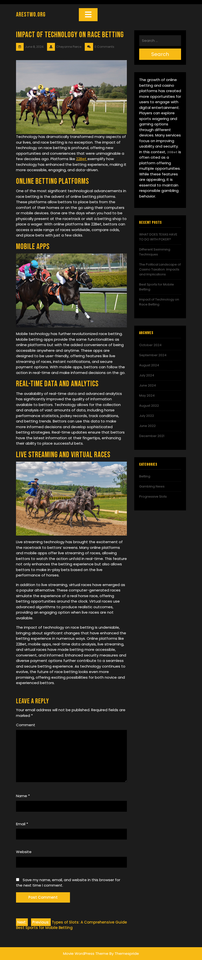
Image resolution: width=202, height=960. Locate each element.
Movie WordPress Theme (85, 953)
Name (23, 795)
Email (22, 823)
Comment (25, 724)
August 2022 (149, 405)
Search (160, 54)
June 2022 (147, 425)
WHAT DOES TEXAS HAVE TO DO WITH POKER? (158, 237)
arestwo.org (31, 14)
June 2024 (147, 385)
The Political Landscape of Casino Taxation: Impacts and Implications (160, 269)
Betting (144, 476)
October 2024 (150, 345)
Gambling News (152, 486)
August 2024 (149, 365)
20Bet (172, 152)
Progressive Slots (153, 496)
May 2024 (147, 395)
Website (24, 851)
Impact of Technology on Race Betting (159, 302)
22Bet (81, 158)
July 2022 (146, 415)
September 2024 (153, 355)
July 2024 (146, 375)
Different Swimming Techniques (154, 252)
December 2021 (151, 436)
